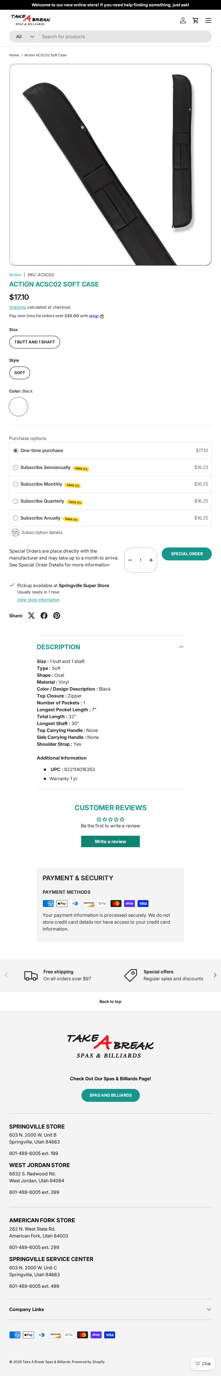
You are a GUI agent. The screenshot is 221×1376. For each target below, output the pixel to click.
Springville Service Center (51, 1259)
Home (14, 55)
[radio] (15, 450)
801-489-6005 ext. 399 (34, 1192)
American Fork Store (42, 1220)
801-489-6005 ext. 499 (34, 1286)
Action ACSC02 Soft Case (45, 55)
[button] (195, 20)
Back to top (110, 1001)
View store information (38, 599)
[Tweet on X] (31, 615)
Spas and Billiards (110, 1095)
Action (15, 274)
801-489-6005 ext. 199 (33, 1153)
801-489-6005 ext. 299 (34, 1247)
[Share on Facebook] (44, 615)
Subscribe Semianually (54, 467)
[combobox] (110, 36)
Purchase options (27, 438)
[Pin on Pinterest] (56, 615)
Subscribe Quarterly (50, 501)
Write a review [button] (110, 841)
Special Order (187, 553)
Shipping (17, 307)
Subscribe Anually (49, 518)
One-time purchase (41, 450)
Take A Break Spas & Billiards (46, 1362)
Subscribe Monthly (49, 484)
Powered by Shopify (88, 1362)
